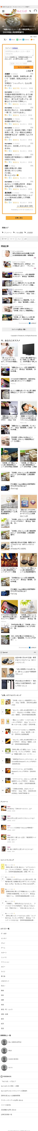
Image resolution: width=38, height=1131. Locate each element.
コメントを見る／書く (19, 329)
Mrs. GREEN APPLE (14, 1042)
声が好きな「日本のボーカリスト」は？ (19, 808)
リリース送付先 (6, 1105)
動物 (2, 990)
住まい (3, 985)
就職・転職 (4, 1014)
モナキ (10, 1067)
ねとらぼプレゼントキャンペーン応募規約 (14, 1091)
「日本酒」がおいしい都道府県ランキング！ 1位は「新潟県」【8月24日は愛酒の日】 (24, 703)
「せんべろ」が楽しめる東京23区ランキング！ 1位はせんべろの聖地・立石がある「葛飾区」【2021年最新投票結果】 (24, 712)
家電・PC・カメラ (7, 1009)
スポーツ (4, 952)
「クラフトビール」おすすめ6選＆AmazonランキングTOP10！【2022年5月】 (24, 771)
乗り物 (3, 976)
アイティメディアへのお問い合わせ (12, 1100)
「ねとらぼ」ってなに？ (8, 1081)
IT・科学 (3, 933)
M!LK (10, 1050)
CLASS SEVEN (13, 1059)
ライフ (3, 971)
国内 (2, 995)
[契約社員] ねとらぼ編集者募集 (10, 1095)
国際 (2, 1000)
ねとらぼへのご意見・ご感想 (10, 1086)
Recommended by (24, 323)
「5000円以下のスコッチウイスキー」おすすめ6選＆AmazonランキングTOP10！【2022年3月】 (24, 761)
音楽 (2, 1028)
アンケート (8, 232)
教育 (2, 1019)
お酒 (3, 26)
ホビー (3, 967)
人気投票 (30, 232)
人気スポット (5, 981)
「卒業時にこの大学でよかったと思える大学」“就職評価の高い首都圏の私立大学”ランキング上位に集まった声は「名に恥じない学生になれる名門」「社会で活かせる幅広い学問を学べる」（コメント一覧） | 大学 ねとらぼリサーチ (20, 884)
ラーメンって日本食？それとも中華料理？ (20, 828)
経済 (2, 1023)
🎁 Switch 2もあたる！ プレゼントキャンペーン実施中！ (15, 6)
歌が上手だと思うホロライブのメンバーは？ (21, 818)
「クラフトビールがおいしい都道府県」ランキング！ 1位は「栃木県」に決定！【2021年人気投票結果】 (24, 732)
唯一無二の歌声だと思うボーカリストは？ (20, 849)
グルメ (3, 943)
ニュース (4, 957)
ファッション (5, 962)
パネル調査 (19, 232)
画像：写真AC (33, 36)
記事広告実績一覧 (6, 1114)
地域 (2, 1004)
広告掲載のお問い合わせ (8, 1110)
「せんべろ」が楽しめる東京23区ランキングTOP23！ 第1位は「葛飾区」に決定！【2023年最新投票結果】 (24, 742)
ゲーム (3, 948)
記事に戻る (19, 218)
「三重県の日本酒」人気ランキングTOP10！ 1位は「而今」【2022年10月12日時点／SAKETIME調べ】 (24, 791)
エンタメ (4, 938)
